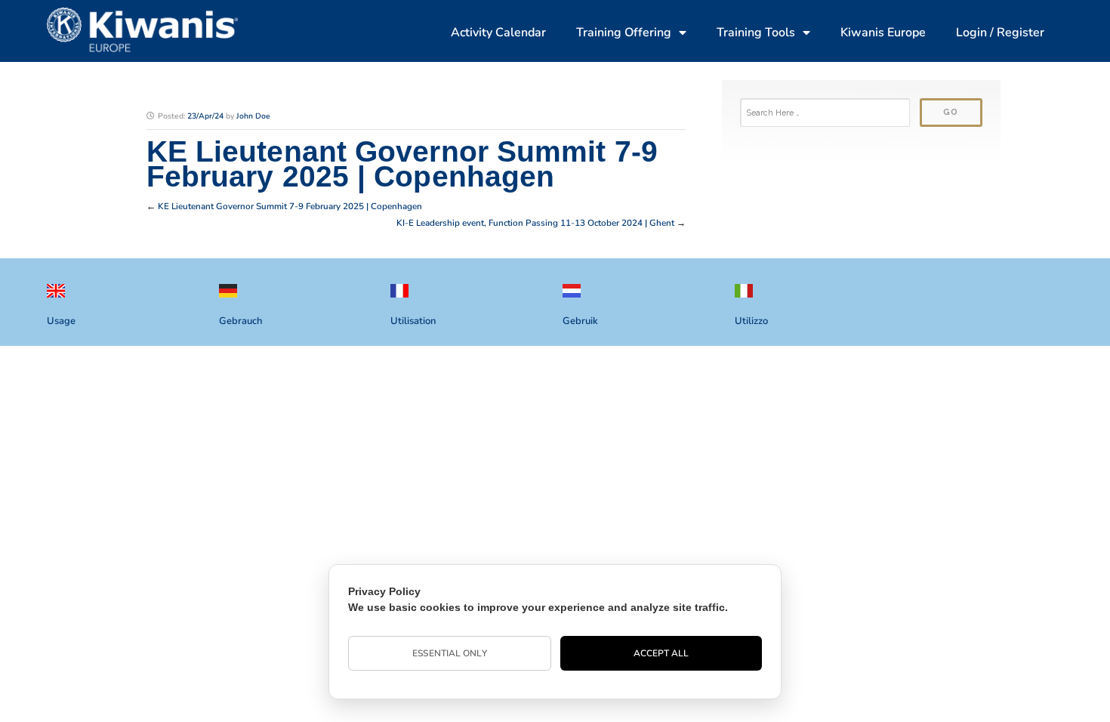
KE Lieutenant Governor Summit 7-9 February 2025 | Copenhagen (290, 206)
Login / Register (1000, 32)
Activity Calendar (498, 32)
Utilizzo (751, 321)
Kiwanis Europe (883, 32)
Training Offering (623, 32)
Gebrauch (240, 321)
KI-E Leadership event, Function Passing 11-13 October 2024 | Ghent (535, 223)
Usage (61, 321)
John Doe (253, 116)
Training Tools (756, 32)
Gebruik (580, 321)
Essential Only (449, 653)
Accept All (661, 653)
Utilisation (413, 321)
